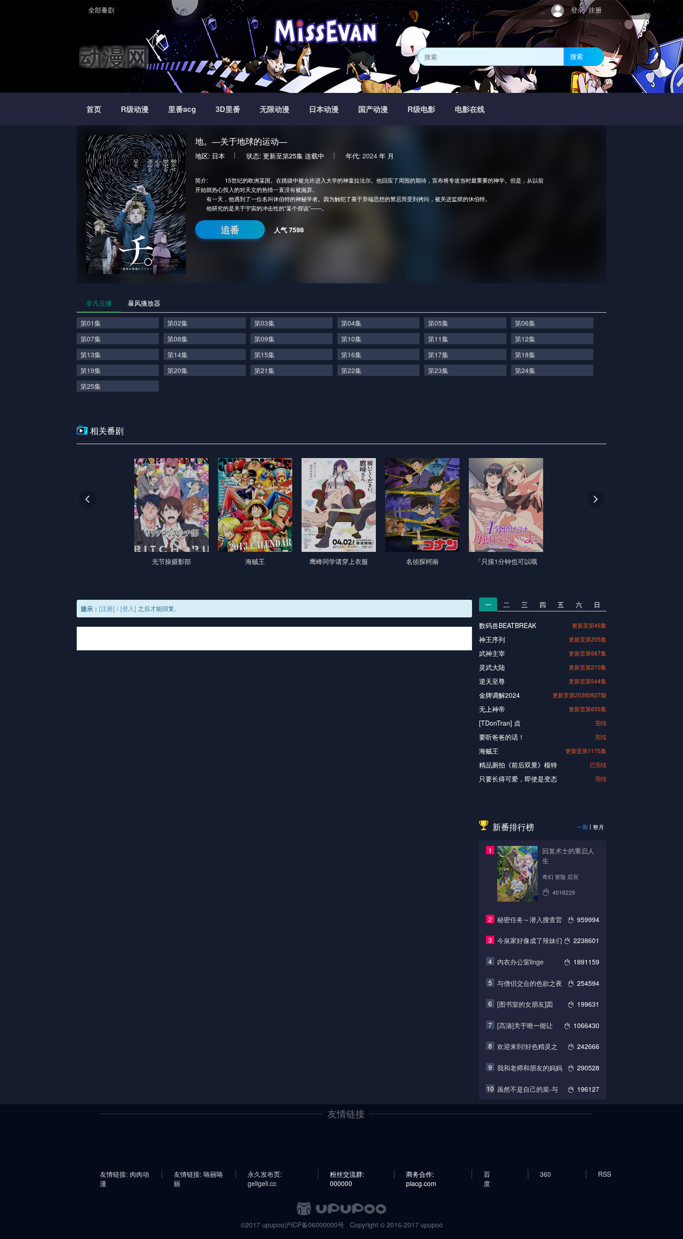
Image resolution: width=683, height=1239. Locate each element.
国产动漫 (373, 109)
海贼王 (489, 750)
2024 (369, 155)
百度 (487, 1174)
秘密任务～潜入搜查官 (529, 919)
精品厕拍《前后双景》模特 (518, 764)
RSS (604, 1174)
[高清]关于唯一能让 (525, 1025)
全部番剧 (101, 9)
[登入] (128, 608)
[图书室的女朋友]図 (525, 1004)
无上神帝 (492, 709)
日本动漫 (324, 109)
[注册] (107, 608)
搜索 (576, 56)
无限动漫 (274, 109)
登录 (577, 9)
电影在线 (470, 109)
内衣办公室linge (520, 961)
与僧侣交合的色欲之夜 (529, 983)
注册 (595, 9)
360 (545, 1174)
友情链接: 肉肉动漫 (124, 1174)
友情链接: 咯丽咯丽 (198, 1174)
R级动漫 (135, 109)
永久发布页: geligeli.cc (265, 1174)
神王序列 (492, 639)
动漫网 (114, 56)
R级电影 (421, 109)
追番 (230, 229)
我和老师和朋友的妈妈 (529, 1067)
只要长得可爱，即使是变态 (518, 778)
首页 (93, 109)
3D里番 (228, 109)
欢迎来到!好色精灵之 (527, 1046)
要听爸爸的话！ (502, 736)
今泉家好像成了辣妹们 (529, 940)
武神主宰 (492, 653)
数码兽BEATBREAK (507, 625)
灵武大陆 (492, 667)
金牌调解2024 (499, 695)
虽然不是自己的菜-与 (527, 1089)
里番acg (182, 109)
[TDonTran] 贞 (499, 723)
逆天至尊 (492, 681)
